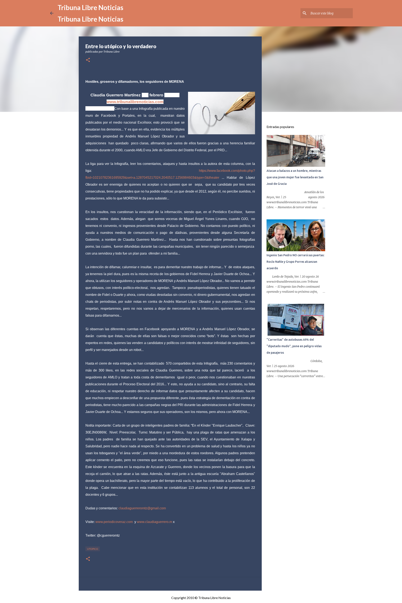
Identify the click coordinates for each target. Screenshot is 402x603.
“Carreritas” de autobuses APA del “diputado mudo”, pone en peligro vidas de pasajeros (294, 346)
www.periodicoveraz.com (114, 522)
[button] (87, 60)
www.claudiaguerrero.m (154, 522)
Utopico (92, 548)
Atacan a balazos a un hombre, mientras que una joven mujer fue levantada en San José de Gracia (295, 177)
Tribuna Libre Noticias (90, 7)
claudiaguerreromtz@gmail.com (142, 508)
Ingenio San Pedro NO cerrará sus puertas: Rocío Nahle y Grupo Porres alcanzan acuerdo (295, 262)
